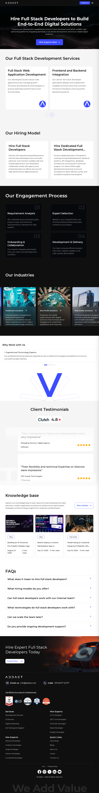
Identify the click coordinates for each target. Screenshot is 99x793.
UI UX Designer (56, 715)
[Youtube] (59, 772)
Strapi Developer (11, 749)
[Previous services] (47, 115)
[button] (49, 579)
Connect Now (12, 661)
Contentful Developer (13, 758)
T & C (43, 766)
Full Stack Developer (58, 724)
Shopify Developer (57, 732)
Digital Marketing (12, 724)
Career (52, 754)
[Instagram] (44, 772)
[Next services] (52, 115)
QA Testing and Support (14, 728)
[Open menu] (92, 3)
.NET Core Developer (58, 719)
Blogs (52, 745)
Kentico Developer (12, 754)
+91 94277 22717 (61, 683)
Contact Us (85, 3)
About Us (53, 749)
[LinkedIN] (54, 772)
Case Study (54, 741)
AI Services (9, 719)
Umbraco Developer (13, 745)
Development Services (14, 715)
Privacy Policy (52, 766)
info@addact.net (28, 683)
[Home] (11, 3)
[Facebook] (39, 772)
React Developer (56, 728)
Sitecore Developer (12, 741)
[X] (49, 772)
